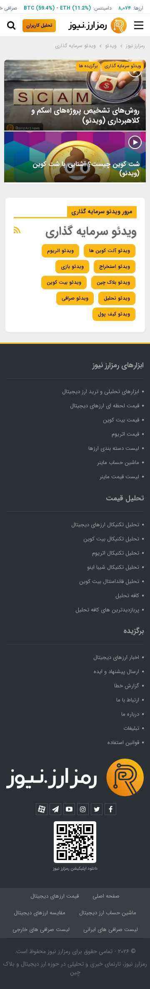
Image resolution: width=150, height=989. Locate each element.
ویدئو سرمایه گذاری (123, 66)
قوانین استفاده (123, 742)
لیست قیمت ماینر (119, 476)
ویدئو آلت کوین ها (109, 251)
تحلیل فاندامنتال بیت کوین (109, 581)
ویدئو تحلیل (117, 298)
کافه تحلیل (127, 595)
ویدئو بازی (72, 266)
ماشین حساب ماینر (118, 462)
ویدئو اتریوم (60, 251)
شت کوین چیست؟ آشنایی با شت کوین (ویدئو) (86, 169)
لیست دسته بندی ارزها (113, 448)
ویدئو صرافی (75, 298)
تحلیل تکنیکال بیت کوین (111, 539)
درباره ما (130, 714)
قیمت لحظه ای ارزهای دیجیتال (104, 405)
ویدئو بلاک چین (113, 282)
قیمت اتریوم (125, 434)
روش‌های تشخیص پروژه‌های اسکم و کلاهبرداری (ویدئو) (85, 116)
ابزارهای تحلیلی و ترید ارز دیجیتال (100, 391)
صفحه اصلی (106, 896)
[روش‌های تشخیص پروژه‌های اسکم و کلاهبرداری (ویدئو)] (75, 95)
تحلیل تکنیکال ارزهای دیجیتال (105, 524)
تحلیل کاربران (39, 25)
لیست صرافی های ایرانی (110, 929)
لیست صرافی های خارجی (41, 929)
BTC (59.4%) (39, 8)
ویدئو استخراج (114, 266)
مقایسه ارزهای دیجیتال (39, 912)
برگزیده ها (88, 66)
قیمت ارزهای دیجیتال (54, 896)
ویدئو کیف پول (114, 314)
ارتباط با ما (127, 700)
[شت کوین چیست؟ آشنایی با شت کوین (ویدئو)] (75, 157)
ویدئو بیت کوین (64, 282)
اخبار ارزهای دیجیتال (116, 657)
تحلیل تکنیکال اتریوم (115, 553)
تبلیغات (131, 728)
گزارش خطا (126, 685)
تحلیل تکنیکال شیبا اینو (113, 567)
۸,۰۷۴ (124, 8)
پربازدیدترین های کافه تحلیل (107, 610)
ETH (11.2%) (75, 8)
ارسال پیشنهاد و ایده (116, 671)
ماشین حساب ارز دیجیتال (107, 912)
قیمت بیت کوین (121, 420)
